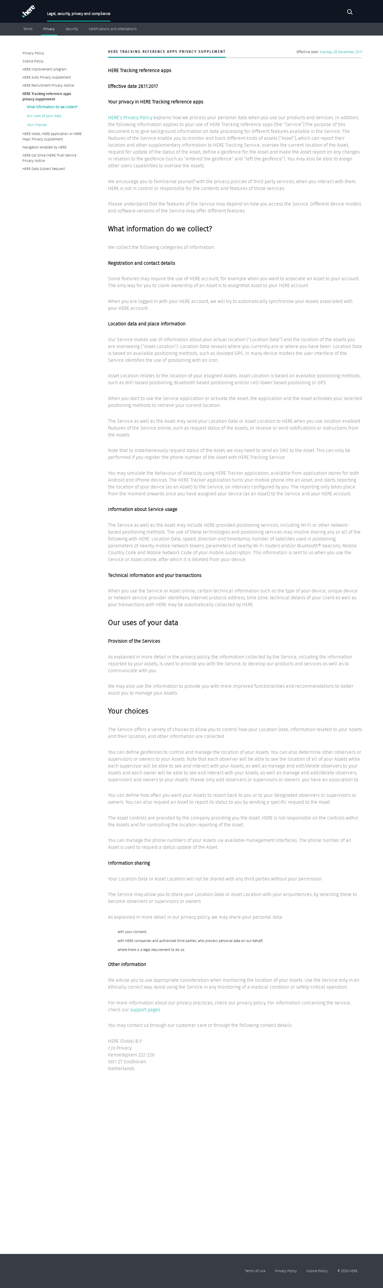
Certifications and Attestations (113, 29)
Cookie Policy (33, 61)
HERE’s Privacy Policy (130, 117)
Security (72, 29)
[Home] (28, 13)
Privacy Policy (33, 53)
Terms (28, 29)
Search (349, 12)
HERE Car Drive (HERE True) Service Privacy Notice (49, 158)
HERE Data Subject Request (43, 168)
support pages (145, 1009)
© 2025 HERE (347, 1270)
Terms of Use (255, 1270)
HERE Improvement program (44, 69)
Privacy (49, 29)
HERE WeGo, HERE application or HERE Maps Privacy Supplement (52, 136)
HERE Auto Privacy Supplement (46, 77)
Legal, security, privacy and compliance (78, 13)
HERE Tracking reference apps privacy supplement (46, 96)
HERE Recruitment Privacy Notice (48, 85)
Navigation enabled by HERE (44, 147)
